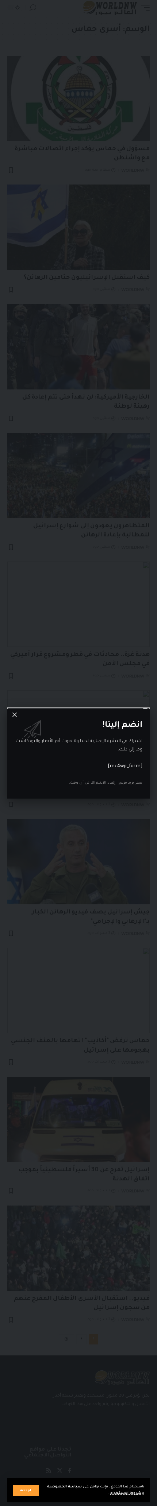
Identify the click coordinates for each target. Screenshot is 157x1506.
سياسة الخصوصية (64, 1487)
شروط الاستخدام (125, 1493)
